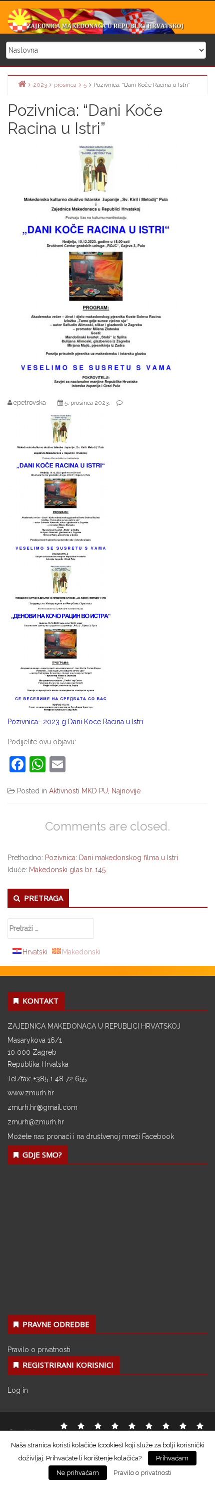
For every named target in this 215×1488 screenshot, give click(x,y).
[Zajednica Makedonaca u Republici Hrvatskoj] (108, 21)
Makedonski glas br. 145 (67, 870)
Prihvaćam (172, 1458)
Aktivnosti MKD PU (78, 791)
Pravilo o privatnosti (39, 1350)
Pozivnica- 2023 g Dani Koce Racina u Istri (75, 722)
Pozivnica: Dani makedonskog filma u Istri (111, 858)
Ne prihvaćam (77, 1472)
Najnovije (126, 791)
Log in (18, 1390)
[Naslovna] (22, 84)
